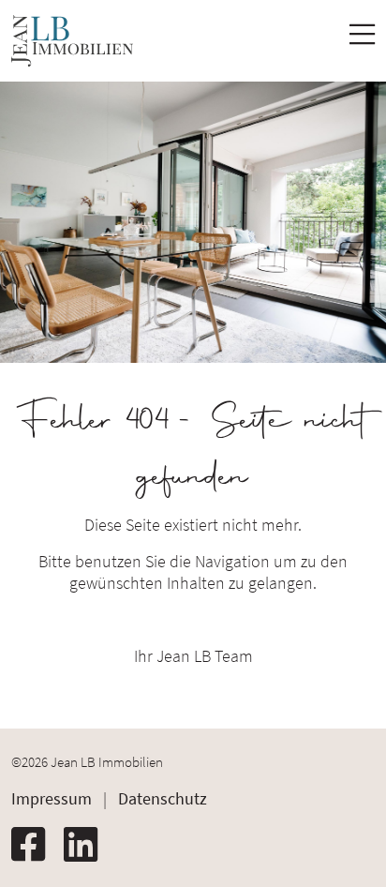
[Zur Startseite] (72, 41)
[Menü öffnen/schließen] (362, 39)
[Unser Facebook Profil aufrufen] (35, 844)
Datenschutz (162, 798)
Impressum (51, 798)
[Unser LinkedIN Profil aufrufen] (88, 844)
